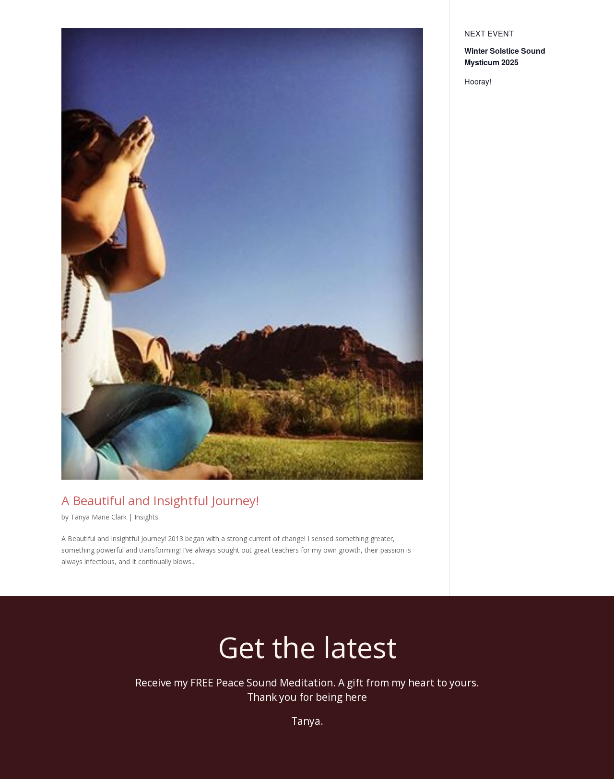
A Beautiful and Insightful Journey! (160, 500)
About (390, 20)
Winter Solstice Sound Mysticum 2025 (504, 56)
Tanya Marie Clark (99, 516)
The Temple (337, 20)
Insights (146, 516)
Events (425, 20)
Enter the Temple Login (539, 20)
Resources (468, 20)
